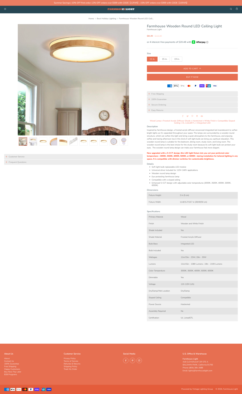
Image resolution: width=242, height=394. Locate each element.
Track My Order (70, 369)
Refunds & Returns (72, 363)
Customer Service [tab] (17, 156)
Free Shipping (10, 366)
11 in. (152, 59)
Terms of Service (71, 361)
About (7, 358)
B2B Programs (10, 374)
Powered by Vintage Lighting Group (197, 389)
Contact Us (9, 361)
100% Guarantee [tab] (159, 99)
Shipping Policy (70, 366)
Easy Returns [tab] (157, 110)
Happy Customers (12, 369)
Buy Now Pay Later (12, 371)
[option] (73, 79)
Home (91, 18)
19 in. (177, 59)
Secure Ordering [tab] (158, 105)
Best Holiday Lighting (106, 18)
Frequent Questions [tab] (17, 162)
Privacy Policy (70, 358)
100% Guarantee (11, 363)
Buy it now (192, 77)
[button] (23, 141)
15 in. (164, 59)
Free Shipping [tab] (157, 94)
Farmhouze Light (154, 29)
